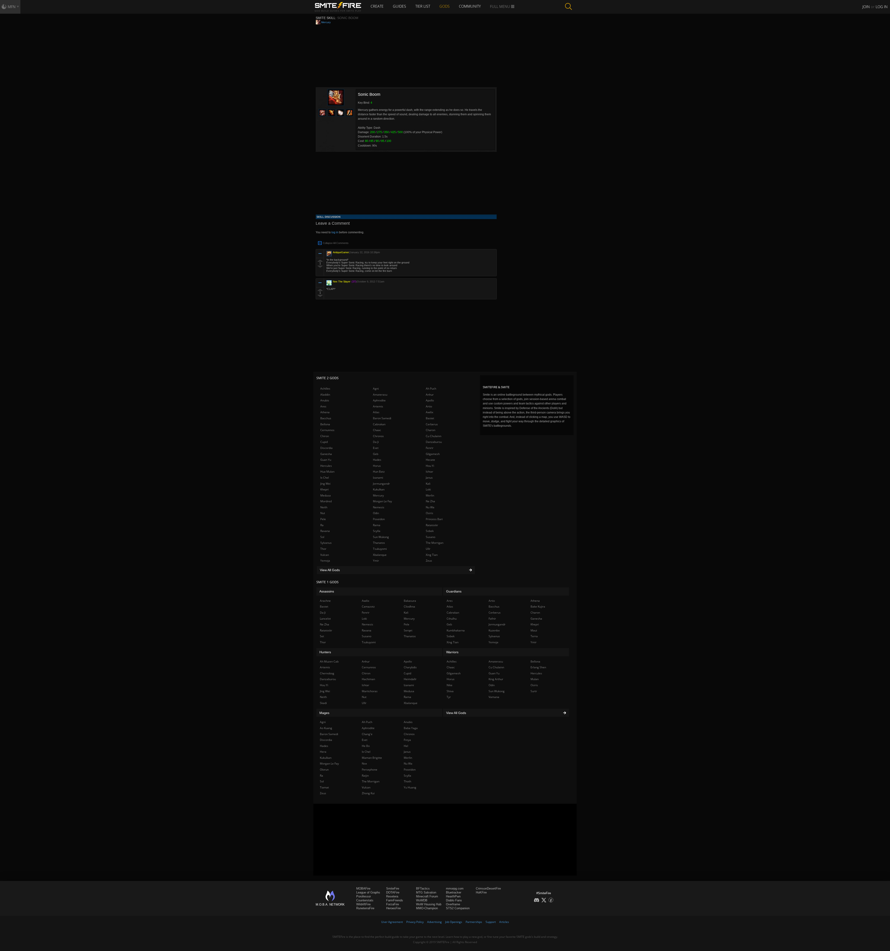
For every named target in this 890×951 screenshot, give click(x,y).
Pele (323, 519)
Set (322, 636)
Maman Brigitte (372, 758)
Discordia (326, 448)
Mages (324, 713)
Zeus (429, 561)
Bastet (430, 418)
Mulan (535, 679)
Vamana (494, 697)
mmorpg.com (455, 888)
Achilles (325, 389)
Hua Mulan (327, 472)
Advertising (434, 922)
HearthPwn (453, 896)
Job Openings (453, 922)
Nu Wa (430, 507)
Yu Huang (410, 787)
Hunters (325, 652)
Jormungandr (381, 484)
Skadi (323, 703)
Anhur (430, 395)
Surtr (534, 691)
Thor (323, 549)
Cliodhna (409, 606)
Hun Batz (379, 472)
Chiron (324, 436)
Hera (323, 752)
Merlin (430, 495)
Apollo (430, 400)
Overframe (453, 904)
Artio (429, 406)
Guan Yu (325, 460)
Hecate (430, 460)
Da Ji (376, 442)
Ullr (428, 549)
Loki (428, 489)
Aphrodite (379, 400)
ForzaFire (392, 904)
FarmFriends (394, 900)
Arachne (325, 601)
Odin (376, 513)
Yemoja (325, 561)
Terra (534, 636)
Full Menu (500, 6)
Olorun (324, 770)
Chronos (378, 436)
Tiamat (324, 787)
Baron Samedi (382, 418)
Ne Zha (430, 501)
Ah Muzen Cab (329, 661)
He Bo (366, 746)
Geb (375, 454)
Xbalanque (380, 555)
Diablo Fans (454, 900)
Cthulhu (452, 619)
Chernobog (327, 673)
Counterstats (364, 900)
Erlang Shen (538, 667)
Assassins (326, 591)
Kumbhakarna (456, 630)
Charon (430, 430)
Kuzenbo (494, 630)
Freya (407, 740)
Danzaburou (434, 442)
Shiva (450, 691)
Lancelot (325, 619)
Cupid (324, 442)
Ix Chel (324, 478)
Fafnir (492, 619)
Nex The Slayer (341, 281)
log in (334, 232)
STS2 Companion (458, 908)
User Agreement (392, 922)
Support (491, 922)
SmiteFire (392, 888)
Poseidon (379, 519)
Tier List (422, 6)
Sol (322, 537)
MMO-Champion (427, 908)
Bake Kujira (538, 606)
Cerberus (432, 424)
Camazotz (368, 606)
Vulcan (324, 555)
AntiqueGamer (341, 252)
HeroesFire (393, 908)
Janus (429, 478)
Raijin (365, 776)
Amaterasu (380, 395)
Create (377, 6)
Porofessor (363, 896)
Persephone (369, 770)
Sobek (430, 531)
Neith (323, 507)
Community (470, 6)
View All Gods (330, 570)
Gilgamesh (433, 454)
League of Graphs (368, 892)
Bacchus (325, 418)
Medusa (325, 495)
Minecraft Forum (427, 896)
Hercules (326, 466)
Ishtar (429, 472)
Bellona (325, 424)
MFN (12, 6)
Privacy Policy (415, 922)
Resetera (392, 896)
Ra (322, 525)
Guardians (453, 591)
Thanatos (379, 543)
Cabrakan (379, 424)
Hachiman (368, 679)
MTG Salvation (426, 892)
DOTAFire (392, 892)
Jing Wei (325, 484)
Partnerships (474, 922)
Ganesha (326, 454)
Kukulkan (379, 489)
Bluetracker (453, 892)
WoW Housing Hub (428, 904)
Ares (323, 406)
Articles (504, 922)
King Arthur (496, 679)
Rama (376, 525)
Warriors (452, 652)
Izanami (378, 478)
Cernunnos (327, 430)
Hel (406, 746)
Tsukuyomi (380, 549)
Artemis (378, 406)
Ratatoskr (432, 525)
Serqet (408, 630)
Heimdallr (410, 679)
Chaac (377, 430)
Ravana (325, 531)
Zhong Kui (368, 793)
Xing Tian (432, 555)
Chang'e (367, 734)
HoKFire (481, 892)
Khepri (324, 489)
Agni (376, 389)
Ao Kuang (326, 728)
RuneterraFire (365, 908)
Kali (428, 484)
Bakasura (410, 601)
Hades (377, 460)
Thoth (407, 781)
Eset (375, 448)
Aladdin (325, 395)
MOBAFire (363, 888)
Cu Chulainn (433, 436)
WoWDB (421, 900)
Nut (322, 513)
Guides (399, 6)
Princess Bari (434, 519)
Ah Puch (431, 389)
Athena (325, 412)
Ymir (376, 561)
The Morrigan (434, 543)
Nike (449, 685)
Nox (364, 763)
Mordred (326, 501)
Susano (430, 537)
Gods (444, 6)
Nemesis (378, 507)
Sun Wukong (381, 537)
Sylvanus (326, 543)
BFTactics (423, 888)
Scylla (376, 531)
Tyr (449, 697)
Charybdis (410, 667)
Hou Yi (430, 466)
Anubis (324, 400)
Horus (377, 466)
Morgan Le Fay (382, 501)
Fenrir (429, 448)
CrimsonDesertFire (488, 888)
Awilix (429, 412)
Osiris (429, 513)
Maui (534, 630)
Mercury (326, 22)
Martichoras (370, 691)
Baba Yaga (411, 728)
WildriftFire (363, 904)
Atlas (376, 412)
